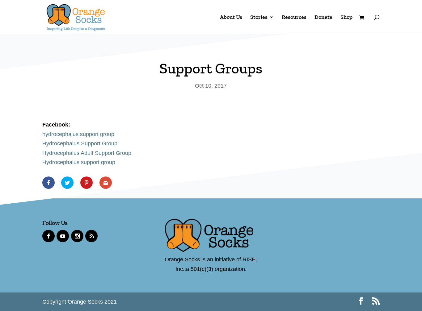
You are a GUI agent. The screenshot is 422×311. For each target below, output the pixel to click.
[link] (76, 16)
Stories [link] (259, 17)
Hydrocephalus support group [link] (78, 162)
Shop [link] (346, 17)
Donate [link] (323, 17)
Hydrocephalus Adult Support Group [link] (86, 153)
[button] (361, 302)
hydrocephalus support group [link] (78, 134)
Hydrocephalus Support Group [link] (79, 143)
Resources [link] (294, 17)
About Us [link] (231, 17)
